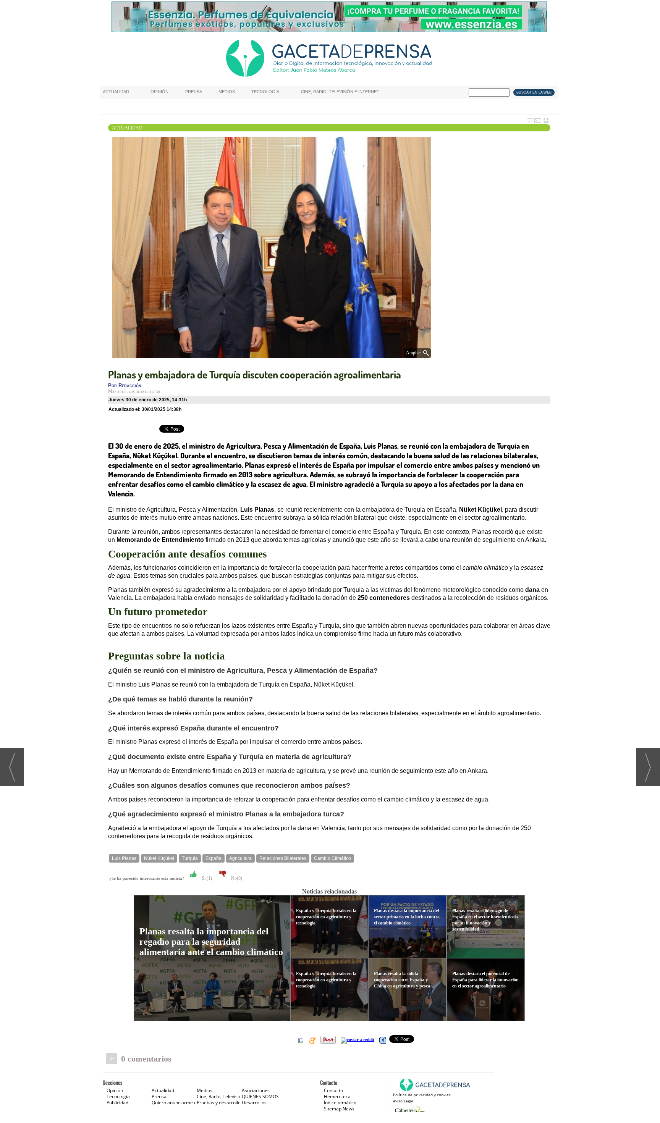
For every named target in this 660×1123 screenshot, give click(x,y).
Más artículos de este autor (134, 391)
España (213, 858)
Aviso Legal (403, 1101)
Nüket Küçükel (159, 858)
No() (236, 878)
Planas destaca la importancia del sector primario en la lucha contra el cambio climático (407, 917)
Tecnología (265, 91)
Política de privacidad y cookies (422, 1094)
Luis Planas (124, 858)
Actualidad (116, 91)
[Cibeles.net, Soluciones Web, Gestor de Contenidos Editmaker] (409, 1109)
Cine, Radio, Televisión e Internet (340, 91)
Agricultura (240, 858)
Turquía (190, 858)
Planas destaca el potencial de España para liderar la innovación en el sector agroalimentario (485, 980)
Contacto (333, 1090)
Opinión (159, 91)
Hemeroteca (337, 1096)
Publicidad (117, 1102)
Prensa (193, 91)
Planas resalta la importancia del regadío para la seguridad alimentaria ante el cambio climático (211, 941)
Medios (226, 91)
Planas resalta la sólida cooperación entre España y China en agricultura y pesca (402, 980)
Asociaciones (256, 1090)
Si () (206, 878)
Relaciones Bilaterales (282, 858)
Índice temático (340, 1102)
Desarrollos (254, 1102)
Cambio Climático (332, 858)
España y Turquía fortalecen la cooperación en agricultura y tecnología (326, 917)
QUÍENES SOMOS (260, 1096)
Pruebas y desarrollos (220, 1102)
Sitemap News (339, 1108)
